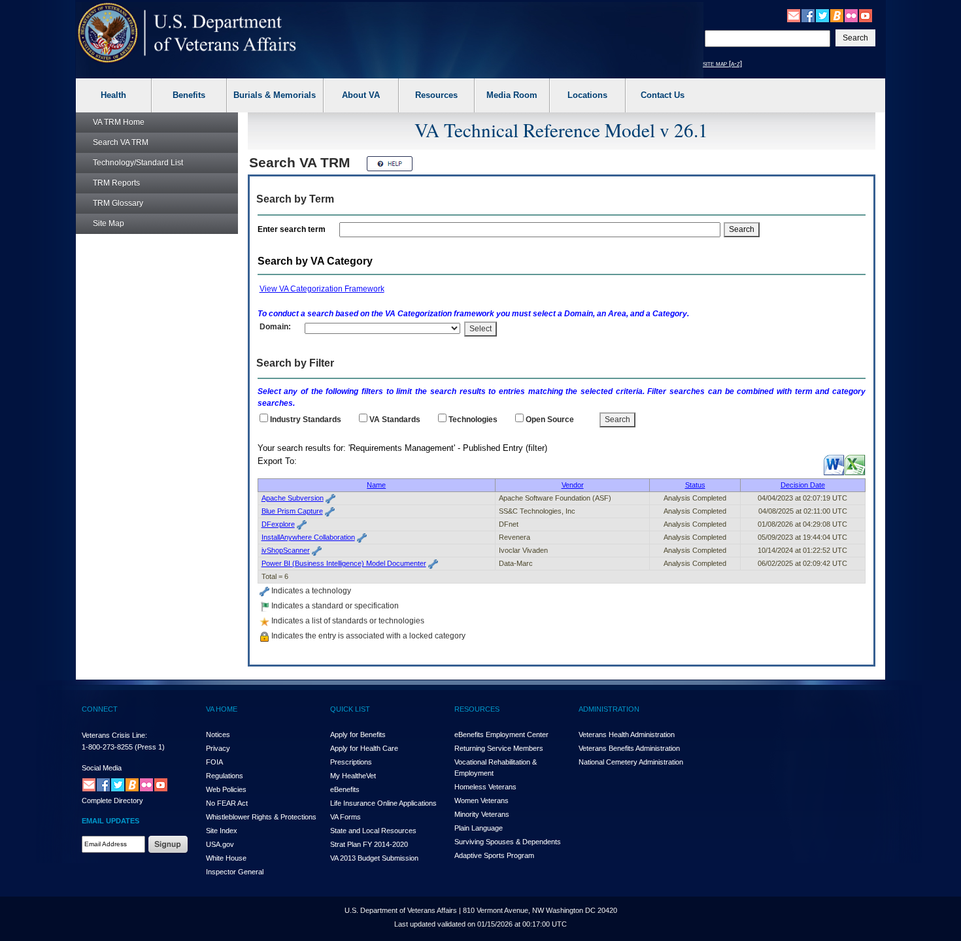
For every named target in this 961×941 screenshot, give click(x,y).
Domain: (275, 326)
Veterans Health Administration (627, 734)
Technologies (472, 419)
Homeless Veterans (485, 787)
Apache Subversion (292, 498)
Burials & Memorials (274, 95)
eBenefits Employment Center (501, 734)
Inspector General (234, 872)
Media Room (511, 95)
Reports (116, 183)
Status (695, 485)
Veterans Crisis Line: (114, 735)
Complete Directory (112, 800)
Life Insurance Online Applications (383, 803)
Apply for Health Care (364, 748)
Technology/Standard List (138, 162)
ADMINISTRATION (609, 709)
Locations (587, 95)
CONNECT (100, 709)
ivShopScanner (285, 550)
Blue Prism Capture (292, 511)
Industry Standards (305, 419)
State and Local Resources (373, 830)
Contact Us (662, 95)
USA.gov (220, 844)
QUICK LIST (350, 709)
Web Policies (226, 789)
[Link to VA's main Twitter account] (822, 15)
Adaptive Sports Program (494, 855)
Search (120, 142)
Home (118, 122)
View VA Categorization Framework (322, 288)
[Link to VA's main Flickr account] (851, 15)
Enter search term (293, 229)
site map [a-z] (722, 63)
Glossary (118, 203)
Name (376, 485)
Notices (218, 734)
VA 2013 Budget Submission (374, 858)
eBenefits (345, 789)
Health (113, 95)
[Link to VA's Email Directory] (793, 15)
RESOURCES (476, 709)
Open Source (550, 419)
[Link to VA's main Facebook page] (808, 15)
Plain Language (478, 828)
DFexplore (278, 524)
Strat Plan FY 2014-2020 (369, 844)
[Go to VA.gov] (187, 33)
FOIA (214, 762)
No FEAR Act (227, 803)
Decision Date (803, 485)
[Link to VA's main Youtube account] (865, 15)
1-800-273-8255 (107, 747)
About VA (361, 95)
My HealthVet (353, 776)
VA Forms (345, 817)
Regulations (224, 776)
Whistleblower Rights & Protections (261, 817)
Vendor (573, 485)
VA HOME (221, 709)
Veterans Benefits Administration (629, 748)
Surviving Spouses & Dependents (507, 842)
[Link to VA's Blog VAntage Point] (837, 15)
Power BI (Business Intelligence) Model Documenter (343, 563)
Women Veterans (481, 800)
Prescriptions (351, 762)
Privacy (218, 748)
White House (226, 858)
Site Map (108, 223)
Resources (436, 95)
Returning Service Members (498, 748)
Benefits (189, 95)
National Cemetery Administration (631, 762)
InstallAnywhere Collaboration (308, 537)
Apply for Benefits (358, 734)
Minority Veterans (481, 814)
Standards (394, 419)
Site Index (221, 830)
